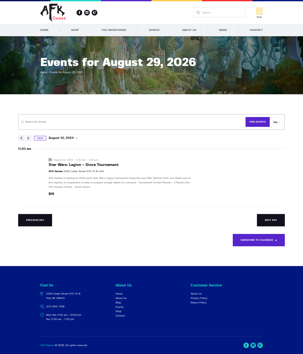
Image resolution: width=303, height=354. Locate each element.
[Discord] (87, 13)
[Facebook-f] (79, 13)
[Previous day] (21, 138)
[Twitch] (260, 345)
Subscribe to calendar (257, 240)
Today (40, 138)
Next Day (271, 220)
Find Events (258, 122)
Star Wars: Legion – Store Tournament (84, 165)
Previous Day (35, 220)
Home (43, 72)
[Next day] (28, 138)
